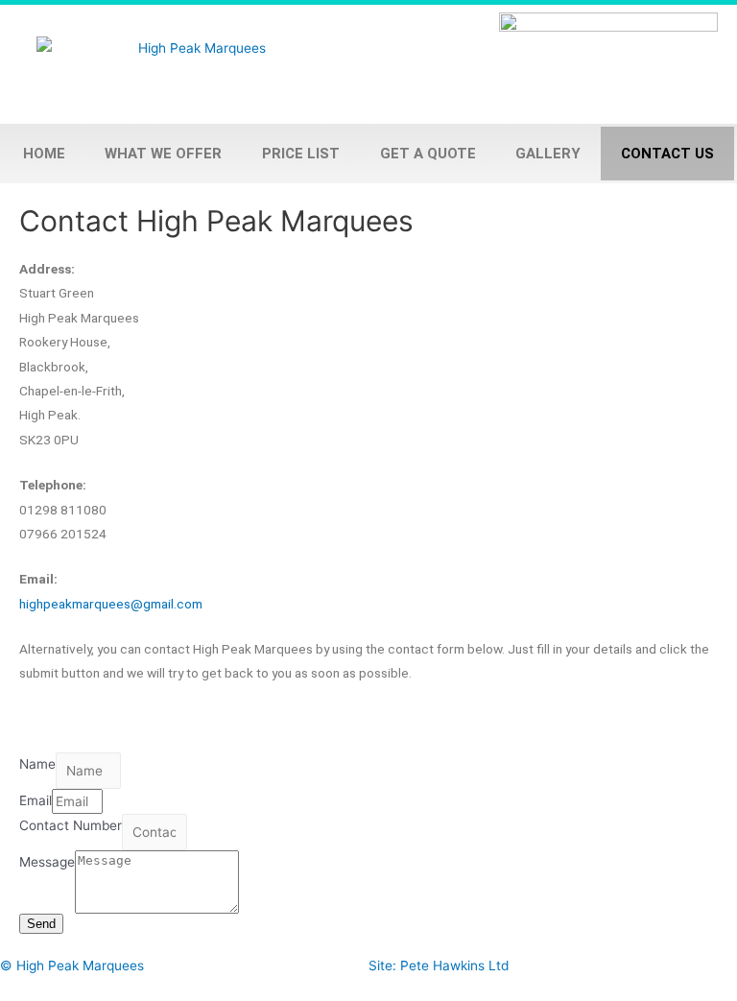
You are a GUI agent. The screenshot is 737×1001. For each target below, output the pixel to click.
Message (47, 862)
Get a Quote (428, 153)
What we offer (163, 153)
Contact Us (667, 153)
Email (35, 800)
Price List (301, 153)
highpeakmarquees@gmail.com (110, 603)
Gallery (548, 153)
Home (44, 153)
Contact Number (70, 825)
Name (37, 764)
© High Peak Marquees (72, 965)
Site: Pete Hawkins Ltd (438, 965)
